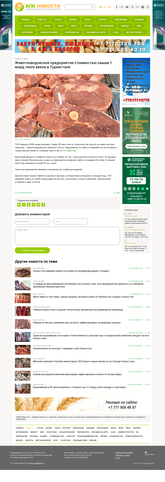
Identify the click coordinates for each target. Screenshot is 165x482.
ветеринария (107, 26)
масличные (121, 19)
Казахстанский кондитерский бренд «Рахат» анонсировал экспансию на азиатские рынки (135, 216)
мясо (74, 26)
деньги (19, 440)
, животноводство (52, 333)
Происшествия (80, 440)
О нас (117, 458)
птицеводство (57, 436)
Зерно (47, 26)
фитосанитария (43, 440)
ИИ (137, 432)
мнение (93, 440)
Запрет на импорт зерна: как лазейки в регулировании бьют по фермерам (135, 230)
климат (43, 436)
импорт (125, 26)
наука (88, 19)
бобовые (139, 19)
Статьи (58, 19)
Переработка (72, 32)
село (55, 440)
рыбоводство (116, 436)
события (70, 436)
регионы (34, 436)
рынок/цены (30, 26)
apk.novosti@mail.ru (36, 463)
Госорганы (65, 440)
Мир (139, 26)
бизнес (73, 19)
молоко (88, 26)
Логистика (27, 32)
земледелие (21, 436)
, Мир (47, 371)
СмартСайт (149, 463)
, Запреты (44, 346)
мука (60, 26)
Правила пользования (124, 452)
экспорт (103, 19)
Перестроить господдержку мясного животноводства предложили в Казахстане (136, 243)
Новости (42, 19)
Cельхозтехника (49, 32)
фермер (103, 436)
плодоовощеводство (87, 436)
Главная (25, 19)
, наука (42, 307)
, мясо (25, 59)
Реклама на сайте (96, 32)
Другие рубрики (133, 32)
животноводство (134, 436)
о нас (116, 32)
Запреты (29, 440)
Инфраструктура (126, 432)
